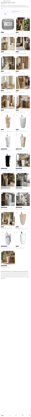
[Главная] (2, 415)
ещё (1, 8)
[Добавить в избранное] (14, 18)
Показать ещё (3, 278)
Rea (1, 33)
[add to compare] (2, 18)
